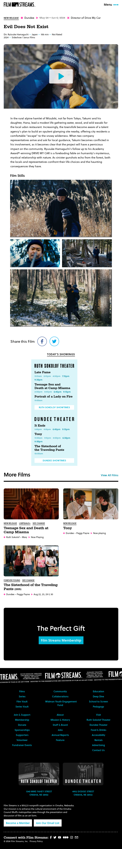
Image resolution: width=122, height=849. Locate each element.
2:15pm (47, 376)
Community (60, 691)
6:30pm (66, 437)
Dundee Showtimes (54, 460)
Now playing (99, 533)
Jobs (60, 730)
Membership (22, 719)
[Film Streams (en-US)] (20, 4)
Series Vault (22, 706)
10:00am (39, 453)
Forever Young (12, 580)
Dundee (29, 18)
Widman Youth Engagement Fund (61, 703)
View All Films (109, 475)
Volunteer (22, 740)
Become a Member (18, 823)
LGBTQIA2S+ (24, 523)
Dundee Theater (98, 725)
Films (22, 691)
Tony (38, 434)
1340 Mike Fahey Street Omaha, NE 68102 (39, 793)
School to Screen (98, 701)
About (60, 714)
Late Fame (43, 372)
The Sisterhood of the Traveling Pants (49, 448)
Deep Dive (98, 696)
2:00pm (38, 391)
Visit (98, 714)
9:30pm (38, 379)
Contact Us (98, 750)
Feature (60, 740)
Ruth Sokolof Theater (98, 719)
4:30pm (56, 376)
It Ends (40, 426)
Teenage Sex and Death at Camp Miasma (52, 386)
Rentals (98, 740)
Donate (22, 725)
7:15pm (65, 376)
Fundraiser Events (22, 745)
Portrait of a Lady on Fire (54, 397)
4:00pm (57, 437)
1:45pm (38, 429)
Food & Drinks (98, 730)
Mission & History (60, 719)
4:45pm (48, 391)
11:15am (38, 376)
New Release (11, 17)
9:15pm (67, 391)
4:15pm (47, 429)
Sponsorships (22, 730)
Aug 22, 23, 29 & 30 (43, 594)
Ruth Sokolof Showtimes (54, 407)
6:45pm (57, 391)
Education (98, 691)
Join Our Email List (47, 823)
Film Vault (22, 701)
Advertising (98, 745)
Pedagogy (98, 706)
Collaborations (60, 696)
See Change (39, 523)
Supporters (22, 735)
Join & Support (22, 714)
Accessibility (98, 735)
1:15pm (47, 437)
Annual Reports (60, 735)
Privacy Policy (36, 841)
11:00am (38, 400)
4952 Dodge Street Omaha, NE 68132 (83, 793)
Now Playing (37, 537)
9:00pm (39, 441)
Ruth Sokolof (12, 537)
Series (22, 696)
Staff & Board (60, 725)
